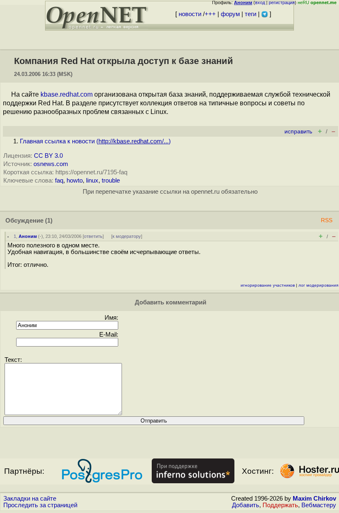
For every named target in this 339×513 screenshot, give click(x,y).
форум (230, 14)
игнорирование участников (268, 285)
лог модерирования (318, 285)
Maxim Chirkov (314, 498)
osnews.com (50, 164)
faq (59, 180)
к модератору (126, 236)
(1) (49, 220)
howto (75, 180)
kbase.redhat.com (67, 94)
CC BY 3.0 (48, 155)
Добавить (245, 505)
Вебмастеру (318, 505)
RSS (326, 220)
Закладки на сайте (29, 498)
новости (190, 14)
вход (260, 2)
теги (250, 14)
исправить (298, 131)
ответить (93, 236)
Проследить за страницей (40, 505)
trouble (111, 180)
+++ (210, 14)
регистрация (282, 2)
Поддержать (280, 505)
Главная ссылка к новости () (95, 141)
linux (92, 180)
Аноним (28, 236)
